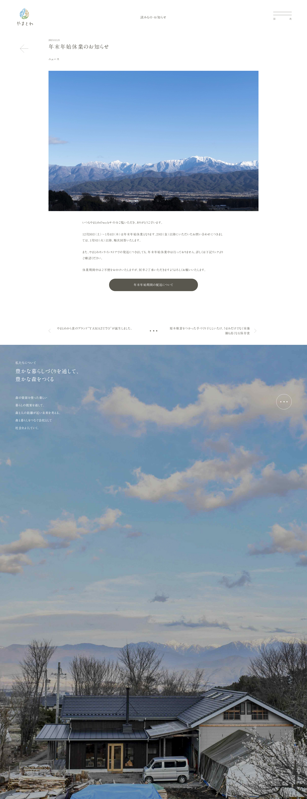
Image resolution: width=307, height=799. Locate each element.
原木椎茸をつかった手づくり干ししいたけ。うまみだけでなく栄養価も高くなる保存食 (210, 331)
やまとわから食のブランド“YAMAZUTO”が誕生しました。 (94, 328)
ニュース (54, 59)
